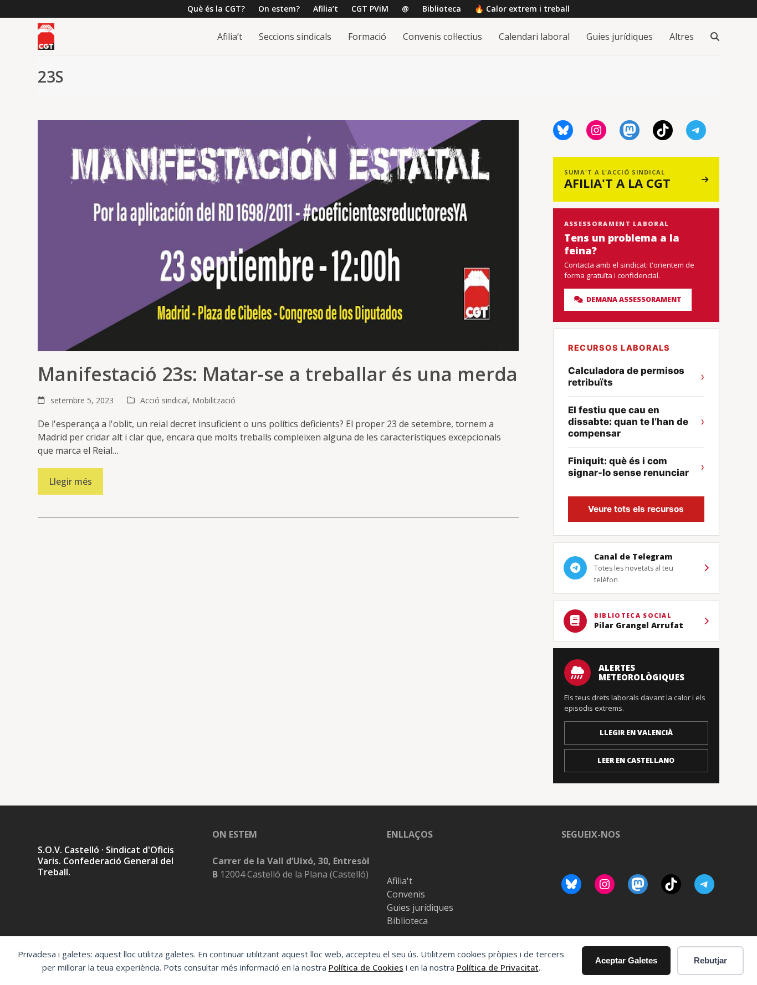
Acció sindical (164, 400)
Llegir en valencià (636, 732)
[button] (715, 36)
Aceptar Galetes (626, 960)
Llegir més (70, 481)
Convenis (406, 894)
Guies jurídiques (420, 907)
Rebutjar (710, 960)
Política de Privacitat (498, 967)
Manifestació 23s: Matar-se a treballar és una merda (278, 374)
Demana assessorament (632, 299)
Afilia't (399, 881)
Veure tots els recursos (636, 509)
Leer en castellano (635, 760)
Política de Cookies (366, 967)
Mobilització (214, 400)
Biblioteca (407, 921)
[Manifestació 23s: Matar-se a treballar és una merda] (278, 235)
